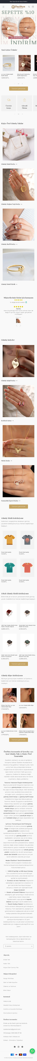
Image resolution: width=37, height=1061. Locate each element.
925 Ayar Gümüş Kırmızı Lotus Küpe (9, 731)
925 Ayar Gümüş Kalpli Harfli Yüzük (7, 75)
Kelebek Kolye (6, 421)
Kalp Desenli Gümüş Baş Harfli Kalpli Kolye (23, 75)
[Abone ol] (31, 946)
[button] (3, 7)
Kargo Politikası (8, 978)
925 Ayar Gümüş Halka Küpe (26, 705)
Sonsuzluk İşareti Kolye (9, 501)
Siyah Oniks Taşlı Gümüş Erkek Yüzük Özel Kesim (27, 626)
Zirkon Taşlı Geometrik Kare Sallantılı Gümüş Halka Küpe (26, 731)
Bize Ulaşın (7, 990)
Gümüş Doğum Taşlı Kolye (10, 204)
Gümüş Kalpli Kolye (8, 380)
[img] (18, 300)
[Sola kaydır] (15, 84)
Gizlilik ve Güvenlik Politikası (12, 1009)
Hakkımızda (7, 1001)
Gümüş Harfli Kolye (8, 244)
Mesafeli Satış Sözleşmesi (11, 1005)
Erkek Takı (6, 959)
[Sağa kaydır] (22, 84)
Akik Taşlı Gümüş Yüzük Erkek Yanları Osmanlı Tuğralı (9, 626)
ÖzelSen (10, 1057)
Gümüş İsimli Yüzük (8, 284)
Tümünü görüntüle (18, 88)
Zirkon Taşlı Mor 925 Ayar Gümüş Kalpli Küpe (8, 706)
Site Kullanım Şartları (10, 1013)
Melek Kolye (5, 461)
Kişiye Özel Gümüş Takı (11, 967)
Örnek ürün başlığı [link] (6, 552)
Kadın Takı (6, 963)
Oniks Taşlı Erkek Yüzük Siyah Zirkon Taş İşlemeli (9, 655)
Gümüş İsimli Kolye (8, 164)
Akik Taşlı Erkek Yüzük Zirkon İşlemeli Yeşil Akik (27, 655)
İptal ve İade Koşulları (10, 982)
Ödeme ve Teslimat (9, 986)
